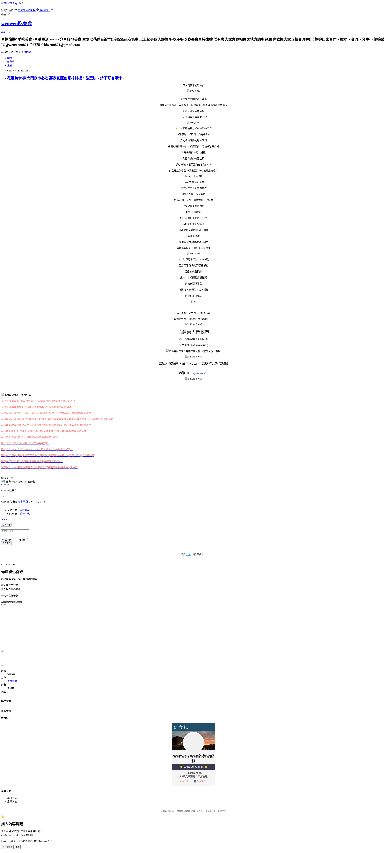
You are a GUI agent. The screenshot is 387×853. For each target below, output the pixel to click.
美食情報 (26, 52)
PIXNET (170, 811)
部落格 (11, 61)
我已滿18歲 (7, 847)
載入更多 (6, 525)
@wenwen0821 (200, 373)
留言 (28, 501)
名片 (9, 65)
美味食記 (25, 510)
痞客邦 (21, 501)
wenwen (5, 484)
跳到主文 (6, 32)
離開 (17, 847)
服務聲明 (222, 811)
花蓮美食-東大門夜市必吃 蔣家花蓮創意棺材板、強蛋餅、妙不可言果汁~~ (66, 78)
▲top (4, 519)
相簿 (9, 58)
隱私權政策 (210, 811)
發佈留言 (6, 543)
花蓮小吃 (25, 513)
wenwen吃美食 (16, 23)
